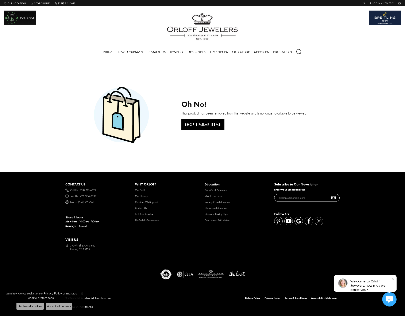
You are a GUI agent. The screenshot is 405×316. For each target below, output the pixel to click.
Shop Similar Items (203, 124)
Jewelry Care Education (217, 202)
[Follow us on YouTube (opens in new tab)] (288, 221)
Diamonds (156, 52)
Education (282, 52)
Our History (141, 196)
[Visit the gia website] (185, 274)
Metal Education (213, 196)
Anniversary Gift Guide (217, 220)
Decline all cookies (30, 306)
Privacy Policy (273, 298)
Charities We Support (146, 202)
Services (261, 52)
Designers (197, 52)
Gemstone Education (216, 208)
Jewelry (177, 52)
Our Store (241, 52)
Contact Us (141, 208)
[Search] (299, 52)
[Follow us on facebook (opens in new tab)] (309, 221)
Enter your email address (289, 189)
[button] (364, 3)
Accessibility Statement (324, 298)
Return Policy (252, 298)
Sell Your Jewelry (144, 214)
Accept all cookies (59, 306)
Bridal (108, 52)
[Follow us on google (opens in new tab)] (298, 221)
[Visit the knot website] (236, 274)
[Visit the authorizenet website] (166, 274)
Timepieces (219, 52)
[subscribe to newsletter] (333, 198)
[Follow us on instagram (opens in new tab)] (319, 221)
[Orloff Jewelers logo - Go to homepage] (202, 26)
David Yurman (130, 52)
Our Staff (140, 190)
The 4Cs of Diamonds (216, 190)
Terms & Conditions (296, 298)
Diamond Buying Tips (216, 214)
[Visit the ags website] (211, 274)
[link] (15, 3)
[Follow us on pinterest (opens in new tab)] (278, 221)
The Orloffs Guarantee (147, 220)
